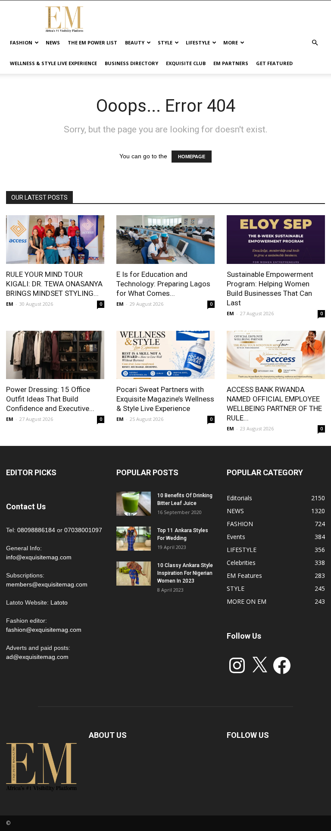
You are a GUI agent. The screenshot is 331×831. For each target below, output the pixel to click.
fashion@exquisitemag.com (43, 629)
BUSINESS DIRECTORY (131, 63)
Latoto (59, 602)
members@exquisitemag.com (46, 584)
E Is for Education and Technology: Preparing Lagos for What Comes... (163, 284)
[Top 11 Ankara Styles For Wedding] (133, 539)
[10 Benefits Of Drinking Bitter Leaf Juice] (133, 504)
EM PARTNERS (230, 63)
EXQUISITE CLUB (186, 63)
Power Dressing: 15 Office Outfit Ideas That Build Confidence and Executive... (50, 399)
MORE (230, 42)
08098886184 (36, 530)
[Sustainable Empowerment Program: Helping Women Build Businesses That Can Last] (276, 239)
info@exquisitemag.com (39, 557)
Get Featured (274, 63)
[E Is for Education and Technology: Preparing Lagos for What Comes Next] (165, 239)
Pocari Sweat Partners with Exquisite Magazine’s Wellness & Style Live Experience (165, 399)
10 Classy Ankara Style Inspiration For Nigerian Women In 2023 (185, 573)
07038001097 (83, 530)
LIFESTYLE (198, 42)
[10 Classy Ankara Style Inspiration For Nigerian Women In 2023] (133, 573)
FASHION (21, 42)
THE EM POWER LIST (92, 42)
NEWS (53, 42)
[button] (314, 43)
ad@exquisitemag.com (37, 656)
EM (9, 304)
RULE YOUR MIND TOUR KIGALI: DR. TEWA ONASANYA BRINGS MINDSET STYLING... (54, 284)
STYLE (165, 42)
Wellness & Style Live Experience (53, 63)
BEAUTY (134, 42)
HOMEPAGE (191, 156)
